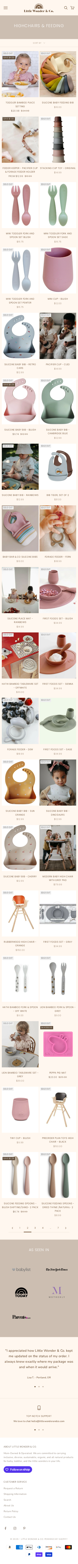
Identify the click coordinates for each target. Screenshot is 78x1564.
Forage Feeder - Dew (20, 749)
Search (7, 1500)
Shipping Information (15, 1494)
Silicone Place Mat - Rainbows (20, 620)
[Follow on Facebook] (5, 1528)
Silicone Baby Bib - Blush (20, 429)
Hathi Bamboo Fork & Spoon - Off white (20, 1009)
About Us (9, 1505)
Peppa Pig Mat (57, 1072)
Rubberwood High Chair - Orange (20, 943)
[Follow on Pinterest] (24, 1528)
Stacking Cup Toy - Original (58, 168)
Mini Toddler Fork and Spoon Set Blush (20, 235)
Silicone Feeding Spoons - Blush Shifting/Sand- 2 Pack (20, 1205)
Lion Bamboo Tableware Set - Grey (20, 1074)
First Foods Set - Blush (58, 618)
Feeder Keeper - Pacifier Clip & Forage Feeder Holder (20, 170)
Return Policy (11, 1511)
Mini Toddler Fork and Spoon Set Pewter (20, 300)
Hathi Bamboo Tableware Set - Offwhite (20, 685)
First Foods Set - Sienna (57, 683)
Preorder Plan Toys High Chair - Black (58, 1140)
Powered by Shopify (56, 1539)
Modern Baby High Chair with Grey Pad (57, 878)
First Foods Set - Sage (57, 749)
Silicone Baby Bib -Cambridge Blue (58, 431)
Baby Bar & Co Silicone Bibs (20, 556)
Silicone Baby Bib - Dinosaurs (58, 812)
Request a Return (13, 1488)
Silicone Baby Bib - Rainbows (20, 495)
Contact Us (10, 1517)
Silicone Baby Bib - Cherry (20, 876)
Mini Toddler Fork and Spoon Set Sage (58, 235)
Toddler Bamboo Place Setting (20, 104)
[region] (39, 1414)
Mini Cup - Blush (58, 298)
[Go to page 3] (65, 1228)
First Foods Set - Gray (57, 941)
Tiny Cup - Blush (20, 1138)
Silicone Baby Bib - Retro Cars (20, 366)
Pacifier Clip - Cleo (58, 364)
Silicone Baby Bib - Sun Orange (20, 812)
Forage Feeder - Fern (58, 556)
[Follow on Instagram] (15, 1528)
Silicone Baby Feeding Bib (58, 102)
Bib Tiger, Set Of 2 (58, 495)
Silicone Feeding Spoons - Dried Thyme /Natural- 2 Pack (58, 1207)
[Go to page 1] (12, 1228)
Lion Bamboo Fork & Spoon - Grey (58, 1009)
